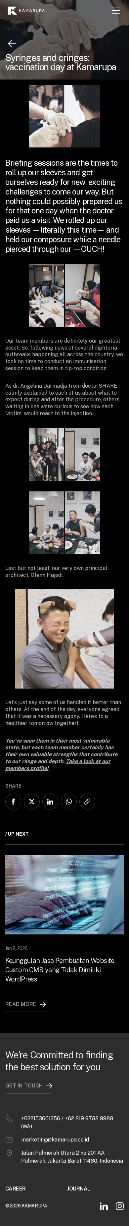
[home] (29, 10)
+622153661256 (40, 1118)
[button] (116, 11)
